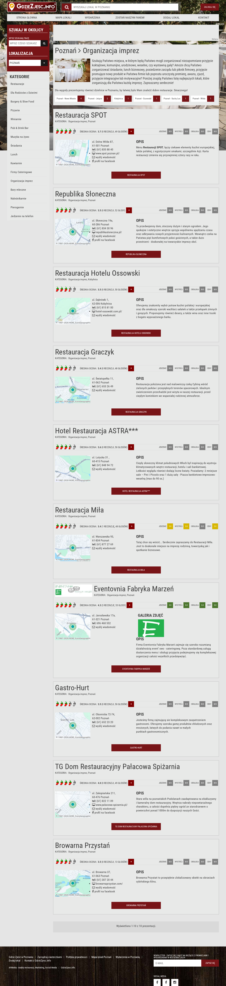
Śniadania (16, 145)
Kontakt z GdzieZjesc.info (38, 960)
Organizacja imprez (22, 181)
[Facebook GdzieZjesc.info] (157, 982)
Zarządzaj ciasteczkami (49, 957)
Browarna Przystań (82, 845)
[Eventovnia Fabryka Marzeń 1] (151, 628)
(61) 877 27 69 (105, 544)
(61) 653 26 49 (105, 386)
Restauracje (17, 84)
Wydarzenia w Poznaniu (128, 957)
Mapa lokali (63, 17)
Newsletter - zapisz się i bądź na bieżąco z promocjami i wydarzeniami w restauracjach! (181, 956)
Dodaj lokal (171, 17)
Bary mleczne (18, 189)
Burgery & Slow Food (22, 101)
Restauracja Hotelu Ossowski (97, 273)
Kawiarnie (16, 163)
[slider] (65, 131)
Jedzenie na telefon (22, 216)
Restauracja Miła (79, 510)
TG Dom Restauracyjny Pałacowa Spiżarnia (117, 766)
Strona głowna (26, 17)
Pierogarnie (17, 207)
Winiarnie (16, 119)
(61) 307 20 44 (105, 879)
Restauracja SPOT (81, 115)
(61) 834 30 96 (105, 228)
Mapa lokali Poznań (101, 957)
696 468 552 (104, 623)
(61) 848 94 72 (105, 465)
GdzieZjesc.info (68, 967)
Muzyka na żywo (20, 136)
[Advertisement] (117, 33)
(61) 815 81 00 (105, 307)
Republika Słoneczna (85, 194)
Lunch (14, 154)
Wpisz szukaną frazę (19, 38)
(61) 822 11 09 (105, 801)
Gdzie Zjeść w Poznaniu (21, 957)
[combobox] (125, 7)
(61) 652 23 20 (105, 722)
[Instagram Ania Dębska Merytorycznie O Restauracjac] (174, 982)
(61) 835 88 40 (105, 149)
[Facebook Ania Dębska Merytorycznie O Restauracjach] (166, 982)
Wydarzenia (92, 17)
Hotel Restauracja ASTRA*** (96, 430)
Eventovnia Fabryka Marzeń (134, 588)
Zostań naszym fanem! (130, 17)
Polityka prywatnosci (76, 957)
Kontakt (203, 17)
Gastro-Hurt (72, 687)
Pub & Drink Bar (19, 128)
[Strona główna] (31, 7)
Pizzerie (15, 110)
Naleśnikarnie (18, 198)
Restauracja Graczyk (84, 352)
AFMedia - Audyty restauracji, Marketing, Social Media (33, 967)
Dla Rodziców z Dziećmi (24, 92)
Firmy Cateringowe (21, 172)
